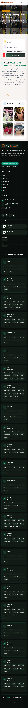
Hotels (11, 378)
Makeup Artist (21, 266)
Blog (4, 190)
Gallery (4, 187)
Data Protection (22, 702)
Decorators (14, 399)
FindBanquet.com (9, 697)
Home (4, 175)
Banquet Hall (7, 266)
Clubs (16, 378)
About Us (5, 178)
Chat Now (17, 55)
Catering (6, 419)
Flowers (13, 266)
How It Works (6, 181)
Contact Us (5, 184)
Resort (11, 396)
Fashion (11, 271)
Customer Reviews (20, 95)
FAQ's (2, 705)
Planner (6, 271)
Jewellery (18, 526)
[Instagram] (2, 215)
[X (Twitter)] (10, 215)
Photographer (7, 269)
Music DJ (22, 269)
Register (10, 239)
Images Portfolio (7, 95)
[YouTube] (13, 215)
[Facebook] (6, 215)
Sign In (4, 239)
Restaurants (18, 307)
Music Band (15, 269)
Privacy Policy (15, 702)
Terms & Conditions (5, 702)
